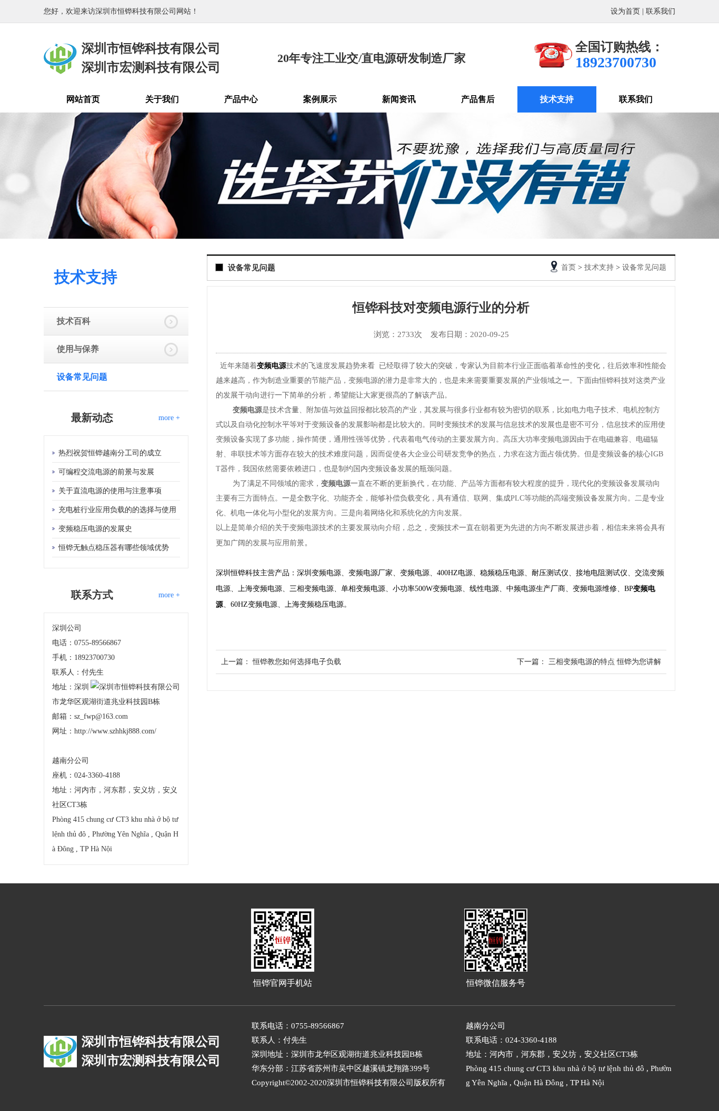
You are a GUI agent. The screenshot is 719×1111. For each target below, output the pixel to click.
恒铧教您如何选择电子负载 (297, 662)
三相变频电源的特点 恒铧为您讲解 (604, 662)
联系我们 (660, 11)
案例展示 (320, 99)
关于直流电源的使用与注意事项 (110, 491)
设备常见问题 (82, 376)
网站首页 (83, 99)
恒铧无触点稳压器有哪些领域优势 (113, 548)
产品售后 (478, 99)
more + (169, 418)
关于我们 (162, 99)
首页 (568, 267)
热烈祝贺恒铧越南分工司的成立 (110, 453)
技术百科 (74, 321)
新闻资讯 (399, 99)
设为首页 (625, 11)
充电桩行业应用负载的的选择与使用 (117, 510)
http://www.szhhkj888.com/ (115, 731)
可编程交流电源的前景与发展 (106, 472)
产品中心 (241, 99)
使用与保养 (78, 348)
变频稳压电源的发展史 (95, 529)
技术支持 (557, 99)
